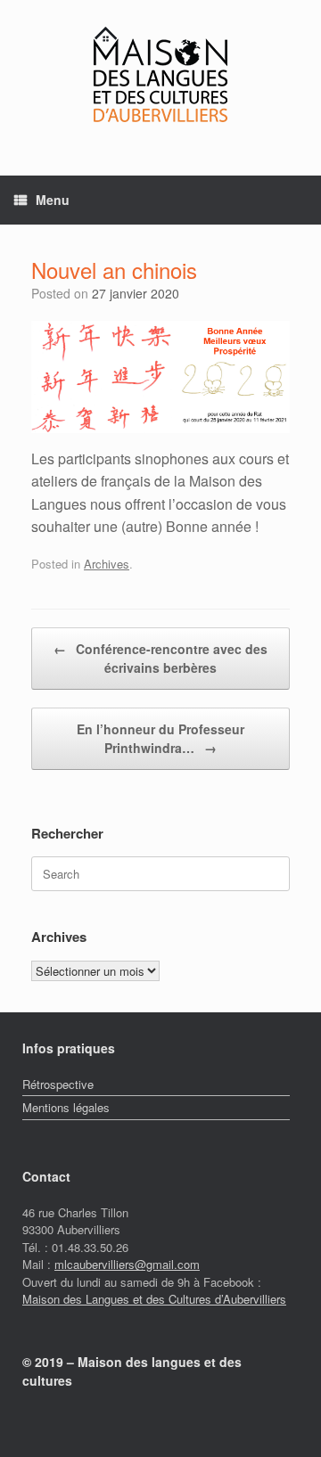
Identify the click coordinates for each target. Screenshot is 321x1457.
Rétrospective (58, 1084)
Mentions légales (66, 1107)
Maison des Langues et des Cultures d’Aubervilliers (154, 1298)
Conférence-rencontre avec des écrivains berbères (161, 658)
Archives (106, 563)
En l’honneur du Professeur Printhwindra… (160, 738)
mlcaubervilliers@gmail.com (127, 1264)
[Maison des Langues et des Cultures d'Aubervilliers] (160, 74)
